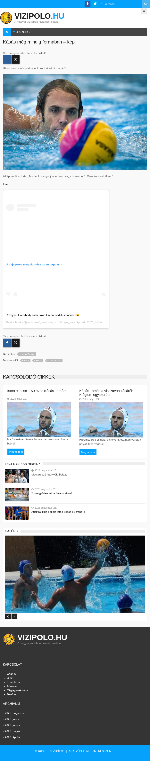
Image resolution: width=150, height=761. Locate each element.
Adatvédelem (79, 751)
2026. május (12, 731)
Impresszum (102, 751)
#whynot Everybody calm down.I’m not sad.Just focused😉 (43, 315)
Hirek (38, 360)
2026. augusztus (15, 713)
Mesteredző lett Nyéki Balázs (49, 474)
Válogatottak (55, 360)
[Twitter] (16, 59)
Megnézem (16, 451)
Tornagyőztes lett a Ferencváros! (51, 493)
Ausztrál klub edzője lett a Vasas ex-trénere (58, 511)
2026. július (12, 719)
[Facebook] (7, 59)
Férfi (26, 360)
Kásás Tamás (14, 322)
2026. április (12, 737)
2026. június (12, 725)
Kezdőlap (57, 751)
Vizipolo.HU (42, 637)
